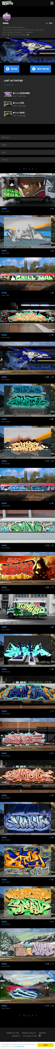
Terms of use (12, 1033)
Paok (22, 113)
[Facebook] (40, 1036)
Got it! (46, 1045)
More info (21, 1046)
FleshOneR (25, 93)
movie (14, 69)
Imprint (42, 1033)
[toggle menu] (52, 3)
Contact (16, 1036)
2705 (22, 103)
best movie (43, 69)
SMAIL (6, 23)
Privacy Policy (29, 1033)
